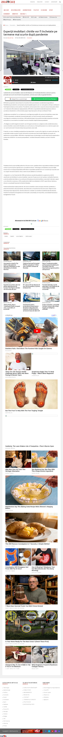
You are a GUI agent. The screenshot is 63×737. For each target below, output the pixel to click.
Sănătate (15, 14)
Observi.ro (46, 694)
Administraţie (27, 10)
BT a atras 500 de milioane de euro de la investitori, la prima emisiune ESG (31, 286)
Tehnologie (6, 687)
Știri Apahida (17, 19)
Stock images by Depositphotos (52, 687)
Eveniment (7, 14)
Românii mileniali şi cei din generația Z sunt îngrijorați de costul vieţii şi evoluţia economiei (50, 287)
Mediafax (46, 697)
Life (4, 718)
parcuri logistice (19, 236)
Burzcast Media (37, 734)
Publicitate (39, 1)
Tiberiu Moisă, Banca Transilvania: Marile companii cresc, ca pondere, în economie (12, 307)
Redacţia (32, 1)
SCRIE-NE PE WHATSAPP (30, 687)
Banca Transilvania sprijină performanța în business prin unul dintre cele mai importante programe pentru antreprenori (50, 266)
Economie (44, 10)
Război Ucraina (43, 17)
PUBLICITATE (27, 690)
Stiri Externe (6, 721)
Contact (47, 1)
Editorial (5, 723)
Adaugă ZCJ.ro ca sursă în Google (19, 99)
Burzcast (30, 734)
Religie (5, 716)
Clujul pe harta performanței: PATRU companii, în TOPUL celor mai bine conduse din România (31, 266)
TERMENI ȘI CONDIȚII (30, 699)
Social (4, 697)
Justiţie (5, 706)
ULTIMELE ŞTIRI (16, 10)
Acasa (6, 25)
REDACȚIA (26, 694)
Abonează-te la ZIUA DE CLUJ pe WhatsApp (46, 99)
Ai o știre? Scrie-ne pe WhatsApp (12, 17)
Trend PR (46, 690)
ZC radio (34, 17)
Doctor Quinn (47, 692)
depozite (12, 236)
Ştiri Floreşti (8, 19)
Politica (5, 692)
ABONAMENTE (28, 692)
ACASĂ (7, 10)
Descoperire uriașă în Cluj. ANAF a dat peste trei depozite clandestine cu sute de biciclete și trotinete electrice (12, 266)
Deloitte (6, 236)
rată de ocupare (29, 236)
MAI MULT (23, 14)
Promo (5, 725)
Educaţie (5, 711)
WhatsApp (54, 1)
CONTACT (26, 697)
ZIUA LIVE (26, 17)
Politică (36, 10)
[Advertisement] (31, 152)
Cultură (5, 714)
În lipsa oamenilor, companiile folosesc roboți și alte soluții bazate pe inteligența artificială (50, 307)
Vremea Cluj (54, 17)
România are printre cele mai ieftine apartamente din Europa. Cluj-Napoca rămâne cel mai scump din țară (12, 287)
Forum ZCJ (6, 709)
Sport (51, 10)
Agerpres (46, 699)
